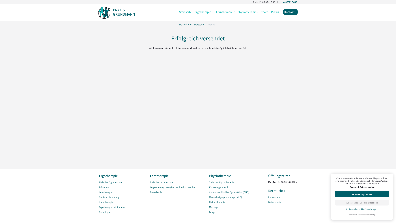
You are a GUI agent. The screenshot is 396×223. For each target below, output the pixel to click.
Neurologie (104, 212)
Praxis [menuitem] (275, 12)
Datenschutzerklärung (366, 214)
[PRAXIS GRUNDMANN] (104, 12)
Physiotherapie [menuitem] (246, 12)
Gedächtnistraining (109, 197)
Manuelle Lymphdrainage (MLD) (225, 197)
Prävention (104, 187)
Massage (213, 207)
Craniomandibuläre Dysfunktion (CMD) (229, 192)
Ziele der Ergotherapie (110, 182)
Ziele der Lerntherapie (161, 182)
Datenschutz (274, 202)
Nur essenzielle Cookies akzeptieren (362, 202)
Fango (212, 212)
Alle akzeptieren (362, 194)
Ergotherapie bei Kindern (112, 207)
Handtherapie (106, 202)
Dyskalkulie (156, 192)
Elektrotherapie (217, 202)
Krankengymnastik (218, 187)
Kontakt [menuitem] (289, 12)
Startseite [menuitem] (185, 12)
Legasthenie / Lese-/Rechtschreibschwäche (172, 187)
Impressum (353, 214)
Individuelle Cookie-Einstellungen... (362, 209)
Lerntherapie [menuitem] (224, 12)
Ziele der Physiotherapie (221, 182)
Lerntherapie (105, 192)
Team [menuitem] (264, 12)
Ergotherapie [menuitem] (203, 12)
